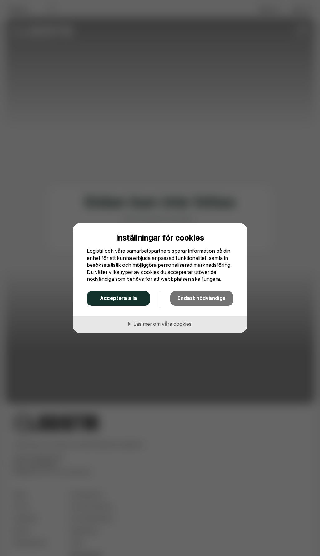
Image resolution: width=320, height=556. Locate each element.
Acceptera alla (118, 298)
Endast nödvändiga (202, 298)
